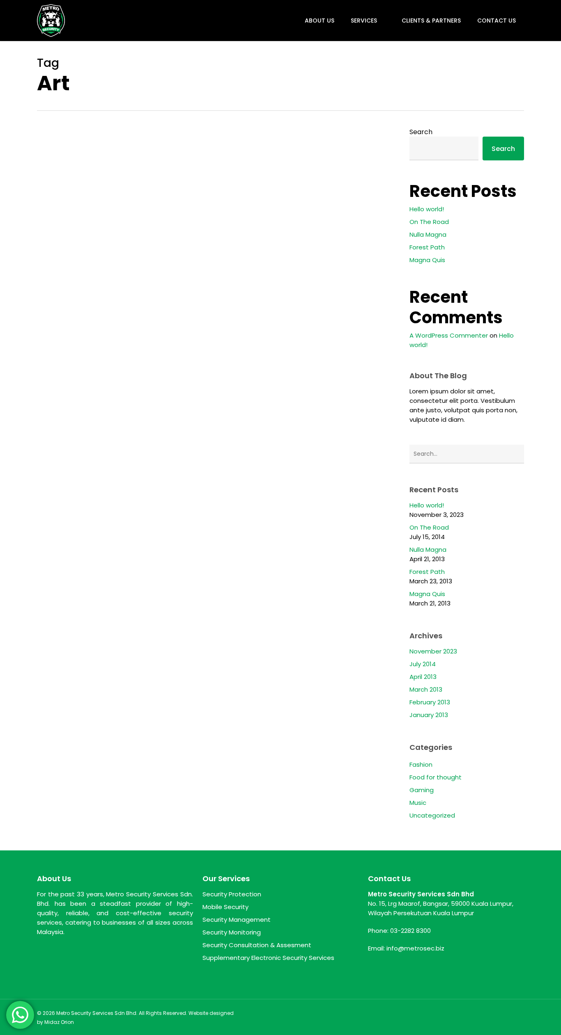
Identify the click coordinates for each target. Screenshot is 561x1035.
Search (420, 132)
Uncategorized (256, 343)
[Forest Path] (93, 374)
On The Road (429, 221)
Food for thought (202, 343)
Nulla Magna (427, 234)
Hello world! (426, 209)
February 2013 (429, 702)
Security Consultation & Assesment (256, 945)
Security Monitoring (231, 932)
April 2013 (423, 676)
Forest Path (427, 247)
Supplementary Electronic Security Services (268, 957)
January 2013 (428, 715)
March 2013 (425, 689)
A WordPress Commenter (448, 335)
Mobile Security (225, 906)
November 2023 (433, 651)
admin (205, 400)
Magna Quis (427, 260)
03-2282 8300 (410, 930)
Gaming (421, 790)
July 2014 (422, 664)
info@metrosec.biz (415, 948)
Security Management (236, 919)
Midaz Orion (59, 1022)
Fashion (420, 764)
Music (417, 802)
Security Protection (231, 894)
